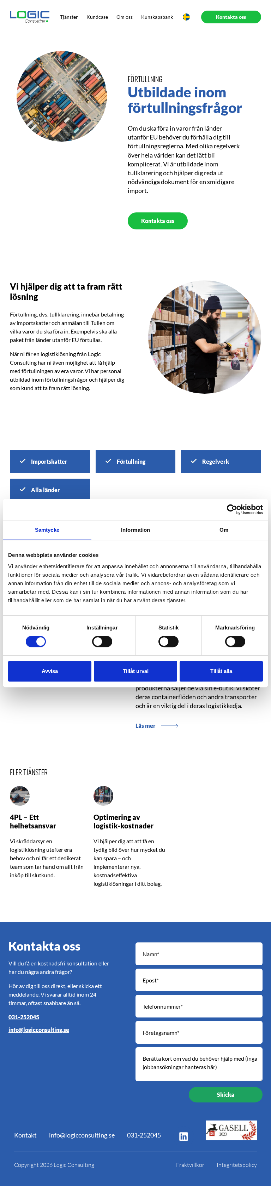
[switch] (102, 641)
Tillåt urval (136, 671)
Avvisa (50, 671)
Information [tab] (135, 530)
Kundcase (97, 17)
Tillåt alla (221, 671)
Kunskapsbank (157, 17)
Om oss (124, 17)
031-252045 (23, 1017)
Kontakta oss (157, 220)
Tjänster (69, 17)
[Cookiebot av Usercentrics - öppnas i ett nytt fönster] (232, 509)
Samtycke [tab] (47, 530)
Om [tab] (223, 530)
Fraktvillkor (190, 1164)
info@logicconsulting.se (38, 1029)
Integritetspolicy (237, 1164)
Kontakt (25, 1135)
